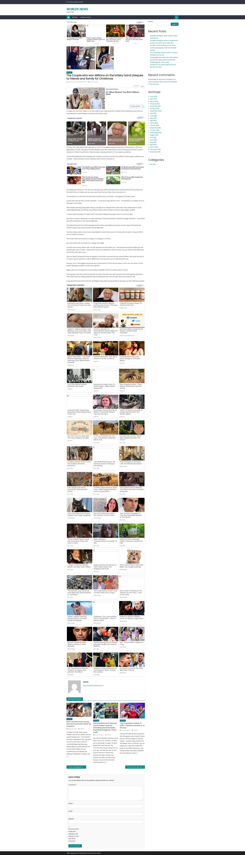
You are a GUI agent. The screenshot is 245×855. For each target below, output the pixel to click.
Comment (72, 785)
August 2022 (154, 135)
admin (84, 82)
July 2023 (153, 113)
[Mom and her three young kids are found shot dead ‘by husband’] (79, 710)
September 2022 (155, 133)
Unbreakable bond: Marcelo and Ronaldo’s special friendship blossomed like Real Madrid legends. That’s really (105, 727)
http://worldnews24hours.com (93, 686)
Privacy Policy (86, 17)
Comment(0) (94, 82)
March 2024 (154, 101)
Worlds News (77, 9)
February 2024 (155, 104)
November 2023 (155, 106)
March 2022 (154, 147)
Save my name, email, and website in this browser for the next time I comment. (73, 835)
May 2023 (153, 118)
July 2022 (153, 137)
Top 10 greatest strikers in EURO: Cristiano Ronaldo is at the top (132, 725)
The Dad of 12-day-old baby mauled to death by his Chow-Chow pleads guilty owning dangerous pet (136, 767)
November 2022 (155, 128)
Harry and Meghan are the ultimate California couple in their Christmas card (77, 767)
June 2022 (153, 140)
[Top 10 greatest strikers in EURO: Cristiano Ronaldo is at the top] (132, 710)
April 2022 (153, 145)
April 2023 (153, 121)
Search (150, 21)
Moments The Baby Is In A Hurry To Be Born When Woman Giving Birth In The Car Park (162, 81)
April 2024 (153, 99)
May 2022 (153, 142)
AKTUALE (74, 17)
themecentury (96, 853)
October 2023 (154, 109)
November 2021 (155, 152)
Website (71, 819)
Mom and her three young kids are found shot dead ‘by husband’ (79, 724)
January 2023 (154, 125)
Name (71, 803)
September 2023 (155, 111)
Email (70, 811)
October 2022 (154, 130)
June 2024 (153, 96)
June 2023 (153, 116)
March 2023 (154, 123)
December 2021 (155, 149)
